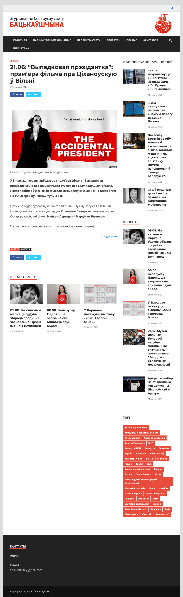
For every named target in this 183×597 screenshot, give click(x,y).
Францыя (155, 509)
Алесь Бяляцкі (132, 438)
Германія (162, 458)
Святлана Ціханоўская (137, 504)
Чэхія (167, 509)
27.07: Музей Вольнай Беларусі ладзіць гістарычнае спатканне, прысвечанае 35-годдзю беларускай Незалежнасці (159, 347)
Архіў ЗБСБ (150, 40)
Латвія (128, 474)
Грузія (139, 464)
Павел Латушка (133, 493)
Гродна (128, 464)
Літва (158, 474)
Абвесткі (14, 61)
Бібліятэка (21, 48)
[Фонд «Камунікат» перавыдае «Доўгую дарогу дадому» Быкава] (134, 103)
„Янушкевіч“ (162, 514)
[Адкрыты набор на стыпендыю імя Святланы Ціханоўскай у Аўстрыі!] (134, 379)
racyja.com (109, 236)
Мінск (152, 488)
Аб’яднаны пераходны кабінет (142, 432)
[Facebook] (172, 8)
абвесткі (26, 249)
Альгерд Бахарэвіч (154, 438)
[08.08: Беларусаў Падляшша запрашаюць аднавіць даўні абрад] (63, 306)
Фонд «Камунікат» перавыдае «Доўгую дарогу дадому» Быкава (160, 112)
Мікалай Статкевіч (135, 488)
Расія (155, 498)
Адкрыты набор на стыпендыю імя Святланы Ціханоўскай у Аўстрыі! (160, 385)
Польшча (130, 498)
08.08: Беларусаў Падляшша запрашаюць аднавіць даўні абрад (61, 318)
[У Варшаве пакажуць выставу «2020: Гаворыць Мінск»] (100, 306)
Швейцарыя (131, 514)
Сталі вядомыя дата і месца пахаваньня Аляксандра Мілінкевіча (159, 197)
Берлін (128, 453)
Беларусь (113, 40)
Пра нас (131, 40)
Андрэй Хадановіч (135, 443)
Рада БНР (143, 498)
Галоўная (20, 40)
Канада (158, 469)
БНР (150, 443)
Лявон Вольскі (143, 474)
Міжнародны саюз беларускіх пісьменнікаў (141, 481)
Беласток (164, 448)
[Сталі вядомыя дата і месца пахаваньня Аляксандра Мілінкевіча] (134, 190)
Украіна (157, 504)
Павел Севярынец (155, 493)
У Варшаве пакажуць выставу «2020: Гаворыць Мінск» (159, 310)
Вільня (150, 458)
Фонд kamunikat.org (136, 509)
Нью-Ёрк (163, 488)
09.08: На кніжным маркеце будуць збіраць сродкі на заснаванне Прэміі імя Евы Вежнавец (25, 318)
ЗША (149, 464)
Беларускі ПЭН (133, 448)
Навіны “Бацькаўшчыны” (52, 40)
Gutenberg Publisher (136, 427)
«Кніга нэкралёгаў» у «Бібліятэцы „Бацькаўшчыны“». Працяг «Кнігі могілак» (159, 80)
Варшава (141, 453)
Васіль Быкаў (157, 453)
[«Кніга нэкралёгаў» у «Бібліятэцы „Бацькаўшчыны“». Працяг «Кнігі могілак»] (134, 71)
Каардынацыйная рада (137, 469)
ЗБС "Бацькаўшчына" (40, 591)
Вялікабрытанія (133, 458)
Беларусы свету (88, 40)
